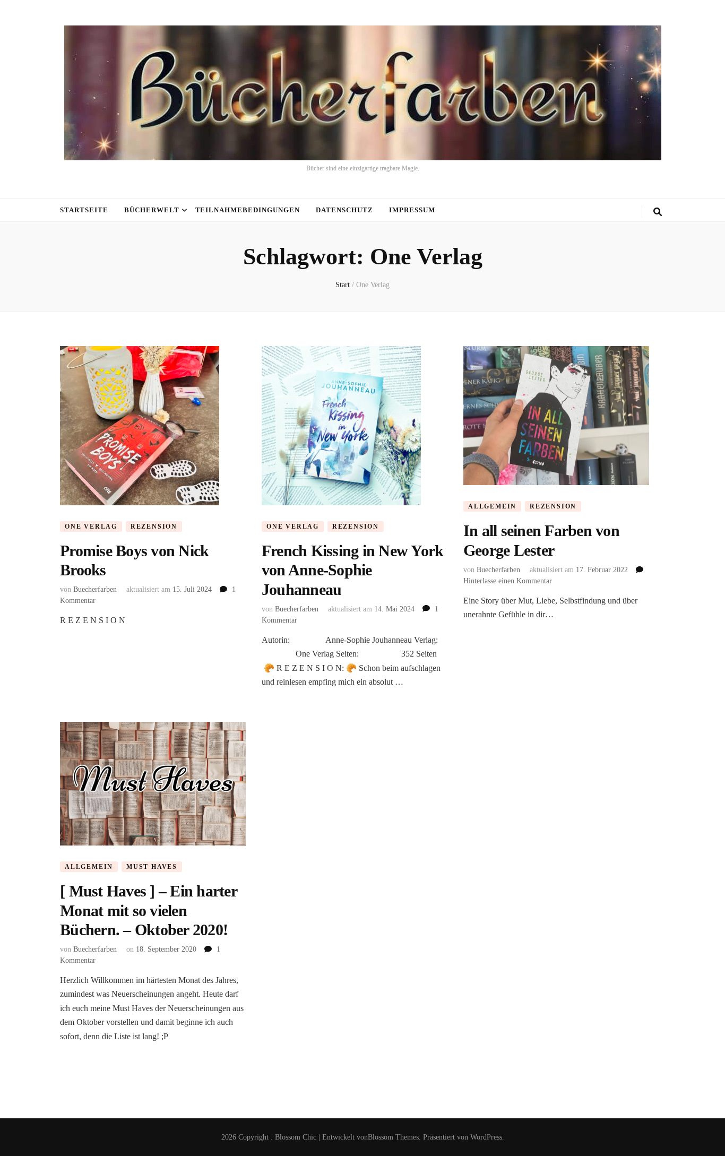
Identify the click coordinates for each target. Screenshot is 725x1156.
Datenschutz (344, 210)
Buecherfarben (95, 589)
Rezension (154, 526)
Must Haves (151, 866)
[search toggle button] (657, 212)
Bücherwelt (151, 210)
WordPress (486, 1137)
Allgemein (492, 506)
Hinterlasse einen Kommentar (507, 581)
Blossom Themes (393, 1137)
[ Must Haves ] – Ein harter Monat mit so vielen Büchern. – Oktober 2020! (148, 910)
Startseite (84, 210)
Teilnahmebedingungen (247, 210)
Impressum (412, 210)
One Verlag (91, 526)
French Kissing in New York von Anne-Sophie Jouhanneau (353, 570)
